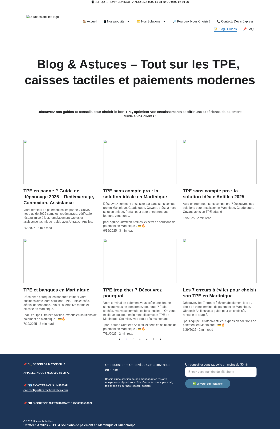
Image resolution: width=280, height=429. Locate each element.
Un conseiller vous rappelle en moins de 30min (217, 364)
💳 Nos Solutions (148, 21)
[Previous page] (119, 339)
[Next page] (160, 339)
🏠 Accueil (90, 21)
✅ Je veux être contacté (208, 383)
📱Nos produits (113, 21)
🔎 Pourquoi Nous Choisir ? (191, 21)
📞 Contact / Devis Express (235, 21)
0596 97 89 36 (180, 1)
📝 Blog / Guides (225, 29)
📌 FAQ (248, 29)
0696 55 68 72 (157, 1)
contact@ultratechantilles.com (45, 390)
